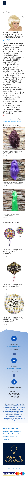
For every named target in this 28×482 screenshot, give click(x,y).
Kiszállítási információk (10, 437)
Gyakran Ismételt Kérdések (11, 434)
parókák (14, 11)
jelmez (8, 121)
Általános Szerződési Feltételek (12, 431)
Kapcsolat (6, 439)
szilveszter (18, 121)
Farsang (9, 11)
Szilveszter (14, 119)
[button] (23, 17)
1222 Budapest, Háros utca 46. (14, 346)
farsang (5, 121)
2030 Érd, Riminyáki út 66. (14, 368)
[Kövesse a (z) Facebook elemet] (14, 354)
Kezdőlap (5, 11)
